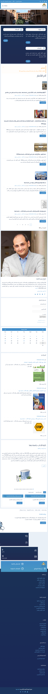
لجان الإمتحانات (43, 629)
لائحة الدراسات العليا (41, 600)
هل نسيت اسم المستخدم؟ (40, 322)
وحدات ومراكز (23, 510)
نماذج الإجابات (43, 627)
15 (11, 338)
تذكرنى (44, 314)
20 (24, 340)
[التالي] (20, 225)
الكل (44, 492)
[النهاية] (17, 225)
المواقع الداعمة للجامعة (40, 587)
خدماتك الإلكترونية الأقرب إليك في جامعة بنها (35, 182)
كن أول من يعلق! (18, 95)
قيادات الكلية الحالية (41, 578)
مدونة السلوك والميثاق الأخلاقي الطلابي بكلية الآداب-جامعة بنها (32, 390)
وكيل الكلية (42, 646)
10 (42, 338)
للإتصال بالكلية (15, 564)
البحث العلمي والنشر (41, 610)
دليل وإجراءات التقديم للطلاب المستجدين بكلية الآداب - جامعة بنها (30, 211)
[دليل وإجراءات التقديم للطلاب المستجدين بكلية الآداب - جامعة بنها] (25, 204)
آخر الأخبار (23, 95)
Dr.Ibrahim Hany (40, 359)
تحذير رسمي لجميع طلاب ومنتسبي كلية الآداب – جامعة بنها (33, 418)
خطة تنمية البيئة (42, 648)
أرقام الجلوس (43, 631)
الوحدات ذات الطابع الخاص (40, 651)
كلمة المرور (43, 309)
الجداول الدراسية (42, 623)
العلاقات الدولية (15, 568)
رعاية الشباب (43, 634)
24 (42, 343)
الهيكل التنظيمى (42, 581)
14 (17, 338)
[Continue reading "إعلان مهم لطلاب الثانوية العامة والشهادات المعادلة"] (39, 373)
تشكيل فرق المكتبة (41, 669)
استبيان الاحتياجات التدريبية (6, 1)
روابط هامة (44, 510)
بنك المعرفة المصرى (41, 674)
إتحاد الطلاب (43, 633)
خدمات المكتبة (42, 670)
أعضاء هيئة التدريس (41, 658)
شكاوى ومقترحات (41, 585)
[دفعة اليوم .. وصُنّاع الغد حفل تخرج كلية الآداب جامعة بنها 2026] (25, 147)
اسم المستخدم (43, 304)
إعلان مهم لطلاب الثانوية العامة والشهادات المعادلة (35, 362)
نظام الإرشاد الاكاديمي (40, 608)
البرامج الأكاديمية (38, 492)
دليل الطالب (42, 602)
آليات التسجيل (42, 604)
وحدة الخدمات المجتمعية (40, 650)
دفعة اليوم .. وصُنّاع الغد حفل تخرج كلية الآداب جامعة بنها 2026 (31, 154)
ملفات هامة (37, 510)
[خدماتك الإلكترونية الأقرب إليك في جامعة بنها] (25, 175)
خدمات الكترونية (30, 510)
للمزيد (44, 465)
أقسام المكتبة (42, 672)
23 (5, 340)
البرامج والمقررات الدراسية (39, 606)
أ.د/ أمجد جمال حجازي (41, 291)
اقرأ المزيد (43, 522)
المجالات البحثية (42, 583)
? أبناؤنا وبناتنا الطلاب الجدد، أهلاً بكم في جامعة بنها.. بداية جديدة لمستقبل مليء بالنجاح (25, 92)
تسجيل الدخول (19, 1)
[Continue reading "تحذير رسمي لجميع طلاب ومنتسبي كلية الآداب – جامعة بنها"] (39, 427)
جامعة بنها (18, 689)
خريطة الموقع (38, 568)
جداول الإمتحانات (42, 625)
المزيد (28, 42)
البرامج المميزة (30, 492)
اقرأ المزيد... (43, 102)
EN (13, 1)
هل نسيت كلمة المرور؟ (41, 320)
